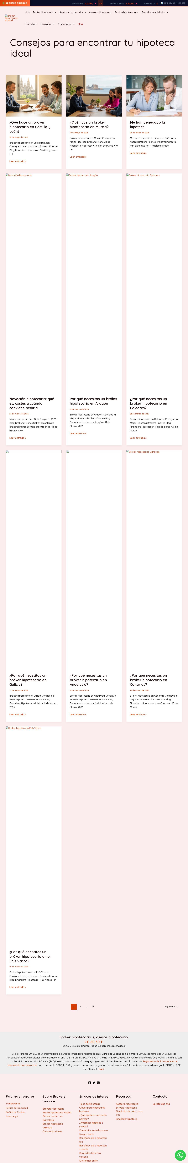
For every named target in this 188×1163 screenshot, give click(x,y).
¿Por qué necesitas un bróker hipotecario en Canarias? (148, 680)
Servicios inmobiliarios (154, 12)
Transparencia (13, 1103)
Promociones (64, 24)
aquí (101, 1069)
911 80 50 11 (94, 1042)
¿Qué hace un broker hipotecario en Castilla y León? (29, 127)
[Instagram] (98, 1082)
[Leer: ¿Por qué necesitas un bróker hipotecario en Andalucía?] (94, 559)
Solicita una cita (161, 1103)
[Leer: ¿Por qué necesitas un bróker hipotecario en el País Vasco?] (34, 835)
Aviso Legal (12, 1116)
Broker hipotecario (43, 12)
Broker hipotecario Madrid (57, 1112)
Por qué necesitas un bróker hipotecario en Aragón (94, 401)
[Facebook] (89, 1082)
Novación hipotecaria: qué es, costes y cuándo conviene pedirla (31, 403)
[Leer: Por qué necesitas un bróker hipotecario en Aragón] (94, 283)
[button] (54, 12)
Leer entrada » (17, 161)
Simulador (46, 24)
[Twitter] (94, 1082)
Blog (80, 24)
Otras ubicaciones (52, 1131)
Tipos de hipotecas (89, 1103)
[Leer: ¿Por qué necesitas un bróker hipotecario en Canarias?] (154, 559)
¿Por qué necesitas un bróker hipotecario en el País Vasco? (30, 956)
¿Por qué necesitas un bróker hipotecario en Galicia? (28, 680)
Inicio (27, 12)
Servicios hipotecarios (71, 12)
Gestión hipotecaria (125, 12)
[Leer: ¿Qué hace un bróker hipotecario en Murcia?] (94, 95)
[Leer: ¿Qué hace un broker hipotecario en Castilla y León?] (34, 95)
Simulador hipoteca (126, 1118)
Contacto (30, 24)
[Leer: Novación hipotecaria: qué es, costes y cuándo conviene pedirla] (34, 283)
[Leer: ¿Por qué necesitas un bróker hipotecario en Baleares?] (154, 283)
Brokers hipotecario (53, 1108)
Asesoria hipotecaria (100, 12)
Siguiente (171, 1006)
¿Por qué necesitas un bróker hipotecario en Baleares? (148, 403)
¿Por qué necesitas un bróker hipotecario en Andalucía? (88, 680)
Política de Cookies (15, 1112)
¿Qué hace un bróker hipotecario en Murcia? (89, 124)
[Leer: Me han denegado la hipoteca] (154, 95)
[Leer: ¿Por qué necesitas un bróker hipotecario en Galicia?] (34, 559)
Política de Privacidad (17, 1107)
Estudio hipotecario (126, 1107)
